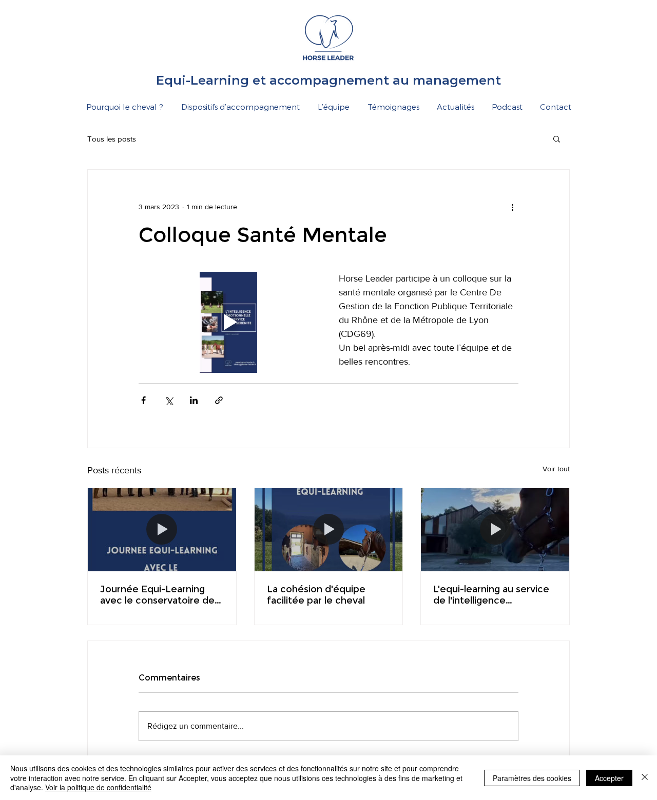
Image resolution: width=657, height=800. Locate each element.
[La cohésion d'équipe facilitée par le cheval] (329, 529)
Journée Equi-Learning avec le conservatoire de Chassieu (157, 595)
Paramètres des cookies (532, 778)
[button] (557, 138)
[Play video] (228, 322)
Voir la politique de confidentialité (98, 787)
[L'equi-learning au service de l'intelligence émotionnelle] (495, 529)
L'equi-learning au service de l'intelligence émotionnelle (491, 595)
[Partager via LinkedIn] (194, 400)
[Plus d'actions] (512, 207)
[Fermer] (645, 778)
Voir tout (556, 469)
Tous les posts (111, 138)
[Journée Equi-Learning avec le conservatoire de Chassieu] (162, 529)
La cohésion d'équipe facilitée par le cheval (316, 595)
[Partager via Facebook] (143, 400)
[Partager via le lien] (219, 400)
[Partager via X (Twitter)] (168, 400)
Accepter (609, 778)
